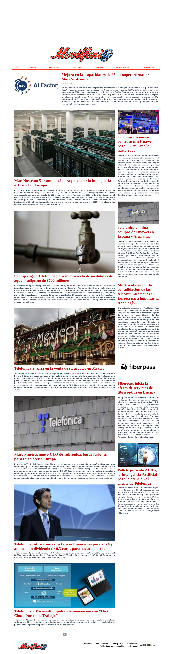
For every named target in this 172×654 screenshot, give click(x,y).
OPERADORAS (148, 67)
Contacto (88, 643)
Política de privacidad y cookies (112, 646)
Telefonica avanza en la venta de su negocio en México (59, 368)
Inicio (18, 67)
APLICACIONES (54, 67)
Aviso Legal (132, 646)
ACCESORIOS (78, 67)
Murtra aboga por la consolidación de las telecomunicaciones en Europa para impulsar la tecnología (138, 294)
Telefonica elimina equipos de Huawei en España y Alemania (136, 231)
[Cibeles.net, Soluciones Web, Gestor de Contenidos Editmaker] (147, 645)
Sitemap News (117, 643)
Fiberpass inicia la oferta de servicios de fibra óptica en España (136, 387)
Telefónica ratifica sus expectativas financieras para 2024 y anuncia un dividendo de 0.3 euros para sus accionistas (63, 546)
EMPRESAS (99, 67)
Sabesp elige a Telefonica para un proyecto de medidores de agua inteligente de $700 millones (63, 278)
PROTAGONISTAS (122, 67)
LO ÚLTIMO (33, 67)
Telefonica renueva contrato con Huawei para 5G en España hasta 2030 (135, 143)
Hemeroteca (132, 643)
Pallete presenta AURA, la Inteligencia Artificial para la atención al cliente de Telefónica (137, 476)
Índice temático (102, 643)
